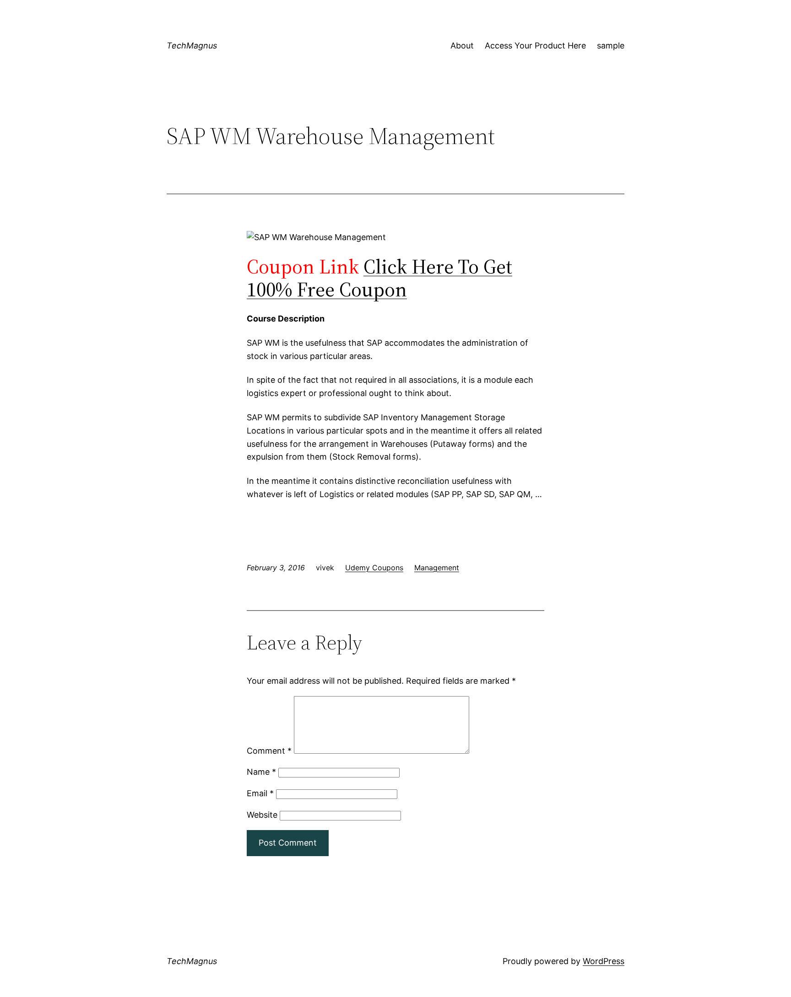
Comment (269, 751)
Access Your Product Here (535, 45)
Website (262, 815)
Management (436, 567)
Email (260, 793)
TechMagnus (192, 45)
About (462, 45)
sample (610, 45)
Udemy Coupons (374, 567)
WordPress (603, 961)
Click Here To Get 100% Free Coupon (379, 278)
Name (261, 772)
